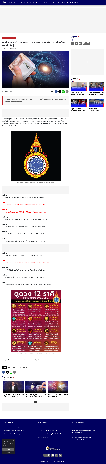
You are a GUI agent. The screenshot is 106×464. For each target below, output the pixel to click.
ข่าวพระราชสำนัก (42, 427)
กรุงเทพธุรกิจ (6, 430)
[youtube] (80, 43)
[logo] (4, 2)
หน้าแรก (4, 48)
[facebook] (56, 91)
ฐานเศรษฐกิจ (22, 434)
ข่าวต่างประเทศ (41, 434)
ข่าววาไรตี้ (58, 430)
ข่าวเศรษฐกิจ (50, 434)
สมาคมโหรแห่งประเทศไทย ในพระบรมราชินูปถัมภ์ (25, 360)
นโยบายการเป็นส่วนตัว (43, 437)
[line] (63, 91)
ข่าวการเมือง (51, 427)
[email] (67, 91)
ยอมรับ (8, 449)
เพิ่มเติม (4, 446)
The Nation (6, 427)
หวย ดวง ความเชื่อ (11, 48)
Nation (14, 430)
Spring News (20, 430)
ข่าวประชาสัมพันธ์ (59, 434)
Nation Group (15, 427)
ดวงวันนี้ (19, 367)
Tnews (16, 434)
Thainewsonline (7, 434)
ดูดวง (13, 367)
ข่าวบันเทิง (40, 430)
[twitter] (59, 91)
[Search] (99, 2)
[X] (76, 43)
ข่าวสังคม (58, 427)
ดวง (9, 367)
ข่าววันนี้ (25, 367)
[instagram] (88, 43)
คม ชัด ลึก (23, 427)
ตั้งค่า (8, 452)
